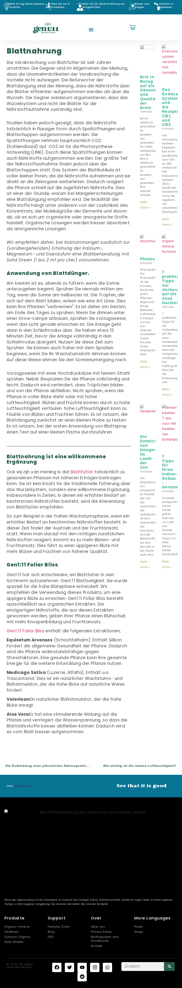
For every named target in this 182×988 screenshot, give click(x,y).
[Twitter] (69, 967)
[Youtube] (82, 967)
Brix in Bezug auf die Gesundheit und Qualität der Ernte (152, 92)
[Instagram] (94, 967)
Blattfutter (82, 472)
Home (10, 786)
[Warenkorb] (132, 28)
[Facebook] (56, 967)
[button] (91, 29)
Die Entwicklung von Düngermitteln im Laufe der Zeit (155, 452)
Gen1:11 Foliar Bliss (25, 631)
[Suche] (169, 966)
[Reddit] (82, 976)
